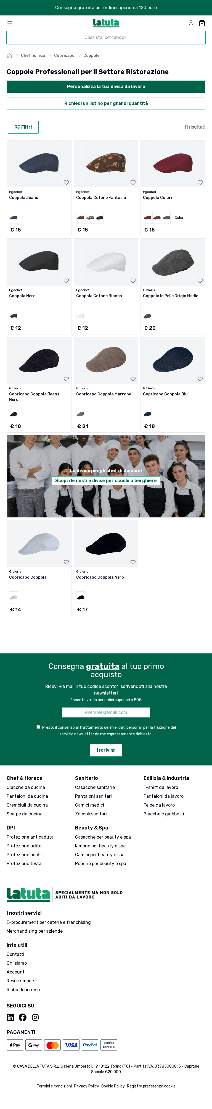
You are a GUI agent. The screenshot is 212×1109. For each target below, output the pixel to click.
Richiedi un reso (23, 989)
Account (16, 972)
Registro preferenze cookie (151, 1086)
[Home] (9, 55)
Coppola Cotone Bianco (99, 296)
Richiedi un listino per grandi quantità (106, 103)
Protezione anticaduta (30, 837)
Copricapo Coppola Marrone (103, 394)
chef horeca (33, 55)
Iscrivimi (106, 750)
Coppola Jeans (23, 197)
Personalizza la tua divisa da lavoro (106, 86)
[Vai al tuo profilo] (191, 23)
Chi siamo (17, 963)
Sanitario (86, 778)
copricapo (64, 55)
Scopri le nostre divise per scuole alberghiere (106, 480)
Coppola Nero (22, 296)
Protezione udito (24, 846)
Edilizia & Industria (166, 778)
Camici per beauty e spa (99, 854)
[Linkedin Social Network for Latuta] (10, 1017)
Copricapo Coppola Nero (100, 577)
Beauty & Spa (91, 828)
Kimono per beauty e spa (100, 846)
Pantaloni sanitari (93, 796)
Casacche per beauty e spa (103, 837)
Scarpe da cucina (25, 814)
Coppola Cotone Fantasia (101, 197)
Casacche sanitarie (95, 787)
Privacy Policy (86, 1086)
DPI (11, 828)
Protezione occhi (24, 854)
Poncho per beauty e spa (100, 863)
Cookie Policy (113, 1086)
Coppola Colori (157, 197)
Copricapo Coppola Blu (165, 394)
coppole (91, 55)
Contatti (15, 954)
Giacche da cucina (26, 787)
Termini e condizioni (54, 1086)
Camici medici (89, 805)
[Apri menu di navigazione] (10, 23)
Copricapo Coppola (28, 577)
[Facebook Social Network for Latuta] (22, 1017)
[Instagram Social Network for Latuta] (35, 1017)
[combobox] (106, 37)
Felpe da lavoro (159, 805)
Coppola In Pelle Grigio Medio (170, 296)
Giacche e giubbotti (164, 814)
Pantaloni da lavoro (164, 796)
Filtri (26, 127)
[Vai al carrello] (202, 23)
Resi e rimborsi (21, 980)
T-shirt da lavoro (161, 787)
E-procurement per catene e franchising (49, 922)
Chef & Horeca (25, 778)
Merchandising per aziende (35, 931)
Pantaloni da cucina (27, 796)
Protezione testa (24, 863)
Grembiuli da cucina (27, 805)
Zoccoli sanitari (91, 814)
